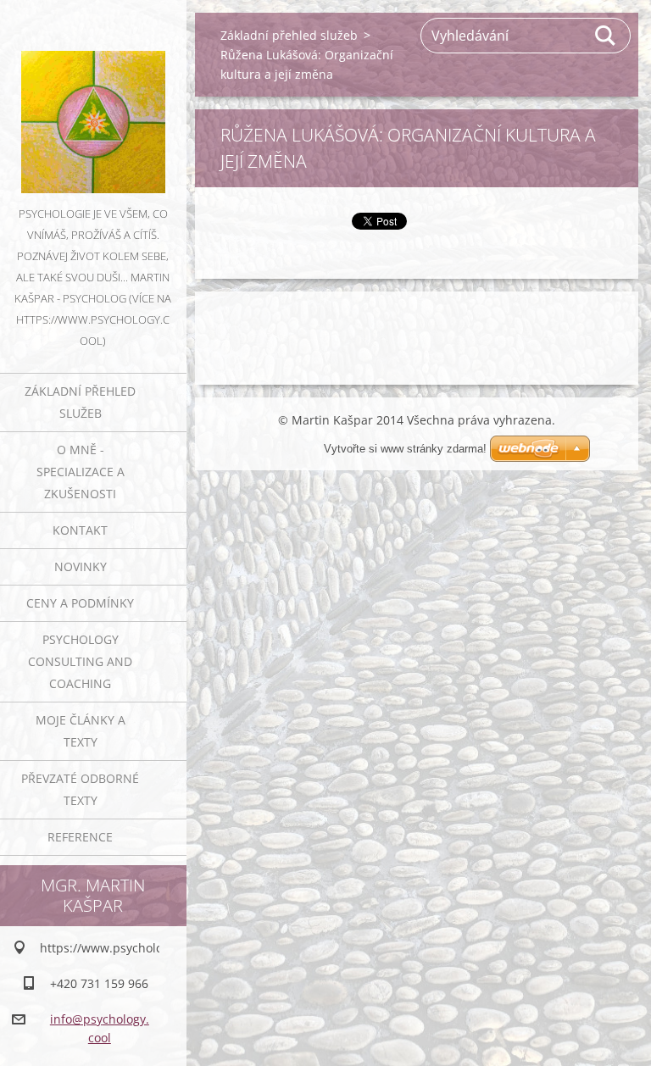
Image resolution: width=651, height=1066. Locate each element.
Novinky (80, 566)
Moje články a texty (80, 731)
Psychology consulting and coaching (80, 661)
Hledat (606, 35)
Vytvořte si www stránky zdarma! (405, 448)
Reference (80, 837)
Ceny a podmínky (80, 603)
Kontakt (80, 530)
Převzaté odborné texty (80, 789)
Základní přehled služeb (80, 402)
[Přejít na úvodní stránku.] (93, 101)
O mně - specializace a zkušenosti (80, 471)
